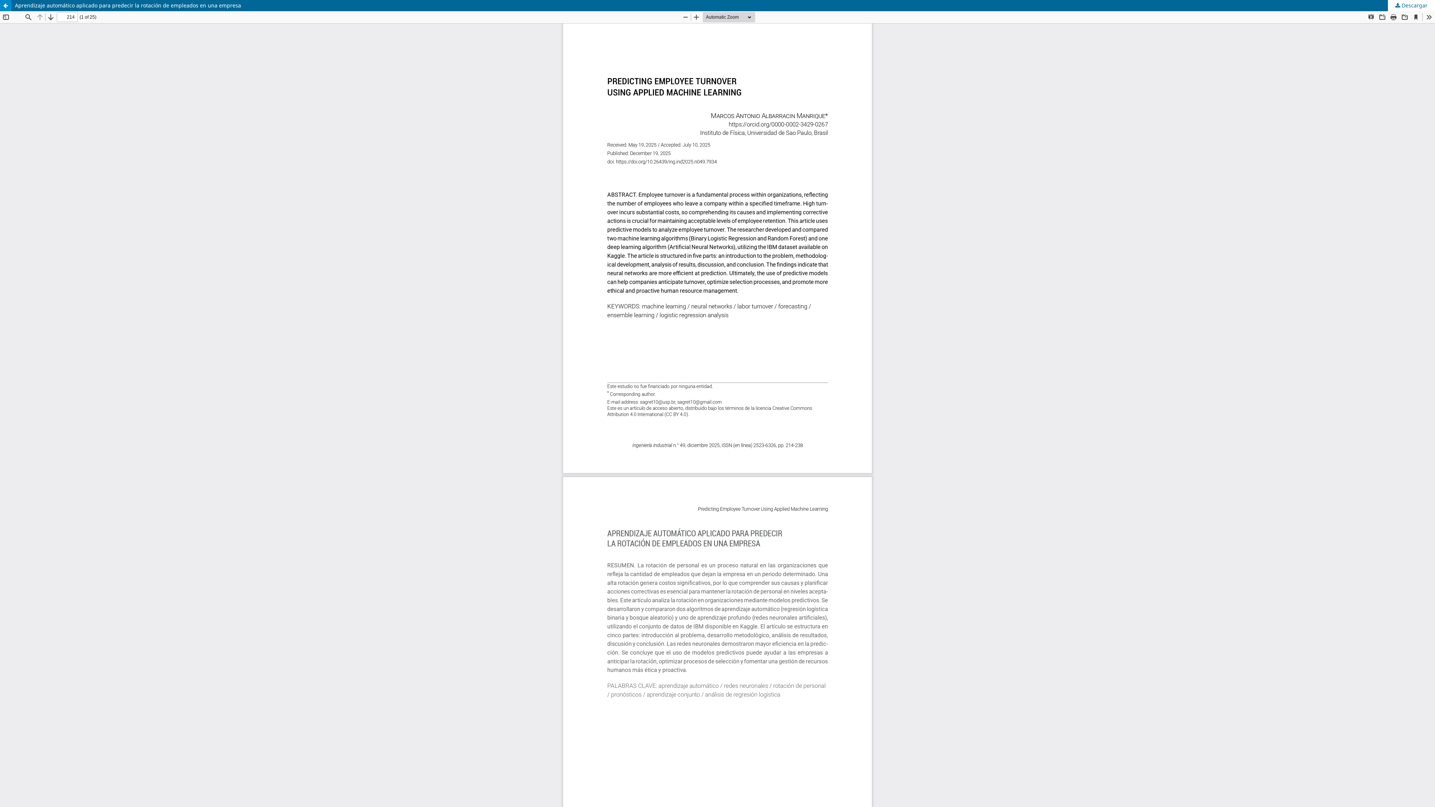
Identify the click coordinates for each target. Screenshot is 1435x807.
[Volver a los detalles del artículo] (5, 5)
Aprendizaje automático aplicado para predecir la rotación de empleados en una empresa (128, 5)
